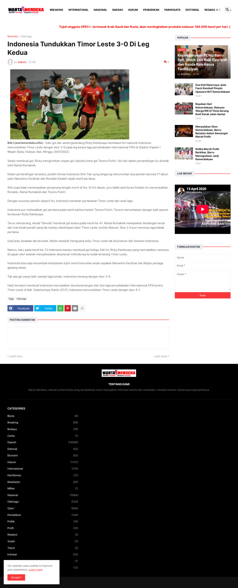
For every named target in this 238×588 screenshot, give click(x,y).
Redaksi (210, 9)
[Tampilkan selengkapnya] (82, 308)
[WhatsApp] (60, 308)
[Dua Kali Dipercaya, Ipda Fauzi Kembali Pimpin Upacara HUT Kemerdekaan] (184, 89)
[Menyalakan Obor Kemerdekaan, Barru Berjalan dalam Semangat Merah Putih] (184, 131)
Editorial (192, 9)
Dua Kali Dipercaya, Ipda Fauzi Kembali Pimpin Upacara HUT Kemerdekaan (212, 88)
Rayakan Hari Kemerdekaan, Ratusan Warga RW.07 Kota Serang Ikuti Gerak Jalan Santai (212, 109)
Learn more (35, 569)
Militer (42, 488)
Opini (42, 508)
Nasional (100, 9)
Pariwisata (172, 9)
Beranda (12, 36)
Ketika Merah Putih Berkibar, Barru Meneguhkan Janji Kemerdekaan (207, 154)
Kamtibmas (42, 475)
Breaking (56, 9)
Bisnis (42, 415)
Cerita (42, 435)
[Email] (75, 308)
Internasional (42, 468)
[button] (218, 10)
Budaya (42, 429)
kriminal (42, 554)
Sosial (42, 541)
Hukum (133, 9)
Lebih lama (160, 356)
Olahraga (26, 36)
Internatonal (78, 9)
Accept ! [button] (16, 577)
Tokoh (42, 547)
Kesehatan (42, 481)
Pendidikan (151, 9)
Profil (42, 528)
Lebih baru (15, 356)
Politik (42, 521)
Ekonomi (42, 455)
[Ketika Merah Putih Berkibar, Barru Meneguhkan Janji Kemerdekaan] (184, 153)
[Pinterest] (68, 308)
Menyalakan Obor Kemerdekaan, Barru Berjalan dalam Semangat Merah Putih (211, 131)
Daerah (117, 9)
